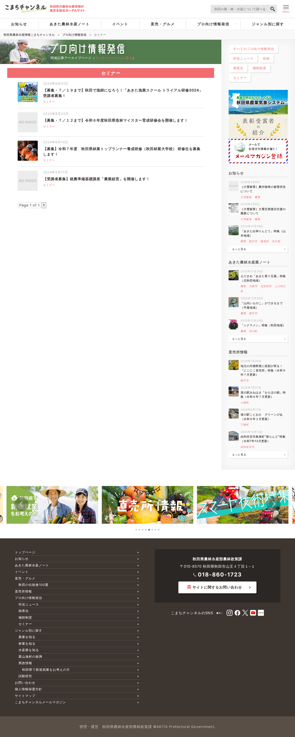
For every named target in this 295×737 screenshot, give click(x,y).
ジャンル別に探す (268, 24)
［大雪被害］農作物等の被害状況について (263, 189)
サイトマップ (25, 696)
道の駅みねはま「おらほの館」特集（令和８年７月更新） (263, 394)
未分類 (276, 241)
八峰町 (245, 402)
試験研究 (25, 676)
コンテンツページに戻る (113, 58)
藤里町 (265, 241)
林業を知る (27, 644)
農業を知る (27, 637)
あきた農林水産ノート (70, 24)
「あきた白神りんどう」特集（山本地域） (263, 233)
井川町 (253, 331)
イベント (120, 24)
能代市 (253, 241)
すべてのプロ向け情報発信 (253, 49)
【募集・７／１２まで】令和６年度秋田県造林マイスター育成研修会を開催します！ (115, 120)
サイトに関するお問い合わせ (217, 587)
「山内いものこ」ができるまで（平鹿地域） (262, 305)
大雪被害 (246, 197)
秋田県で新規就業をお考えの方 (46, 670)
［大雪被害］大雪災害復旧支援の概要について (263, 211)
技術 (266, 58)
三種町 (245, 424)
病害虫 (238, 68)
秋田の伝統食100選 (33, 585)
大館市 (253, 286)
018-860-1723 (220, 574)
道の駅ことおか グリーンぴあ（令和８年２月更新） (262, 417)
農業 (257, 197)
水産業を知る (28, 650)
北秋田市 (266, 286)
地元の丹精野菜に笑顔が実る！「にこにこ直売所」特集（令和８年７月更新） (263, 370)
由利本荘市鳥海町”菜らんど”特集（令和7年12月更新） (263, 439)
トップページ (25, 552)
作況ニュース (243, 58)
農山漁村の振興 (30, 657)
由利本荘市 (248, 446)
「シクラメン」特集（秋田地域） (263, 325)
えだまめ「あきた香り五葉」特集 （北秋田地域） (264, 278)
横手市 (253, 313)
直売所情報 (23, 591)
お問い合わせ (25, 683)
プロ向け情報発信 (213, 24)
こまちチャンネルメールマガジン (40, 702)
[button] (21, 504)
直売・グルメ (163, 24)
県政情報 (25, 663)
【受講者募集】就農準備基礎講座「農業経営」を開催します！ (96, 179)
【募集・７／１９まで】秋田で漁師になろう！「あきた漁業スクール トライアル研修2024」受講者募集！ (123, 93)
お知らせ (19, 24)
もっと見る (239, 249)
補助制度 (259, 68)
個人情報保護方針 (28, 689)
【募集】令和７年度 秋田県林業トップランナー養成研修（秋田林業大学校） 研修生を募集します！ (121, 151)
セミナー (49, 101)
